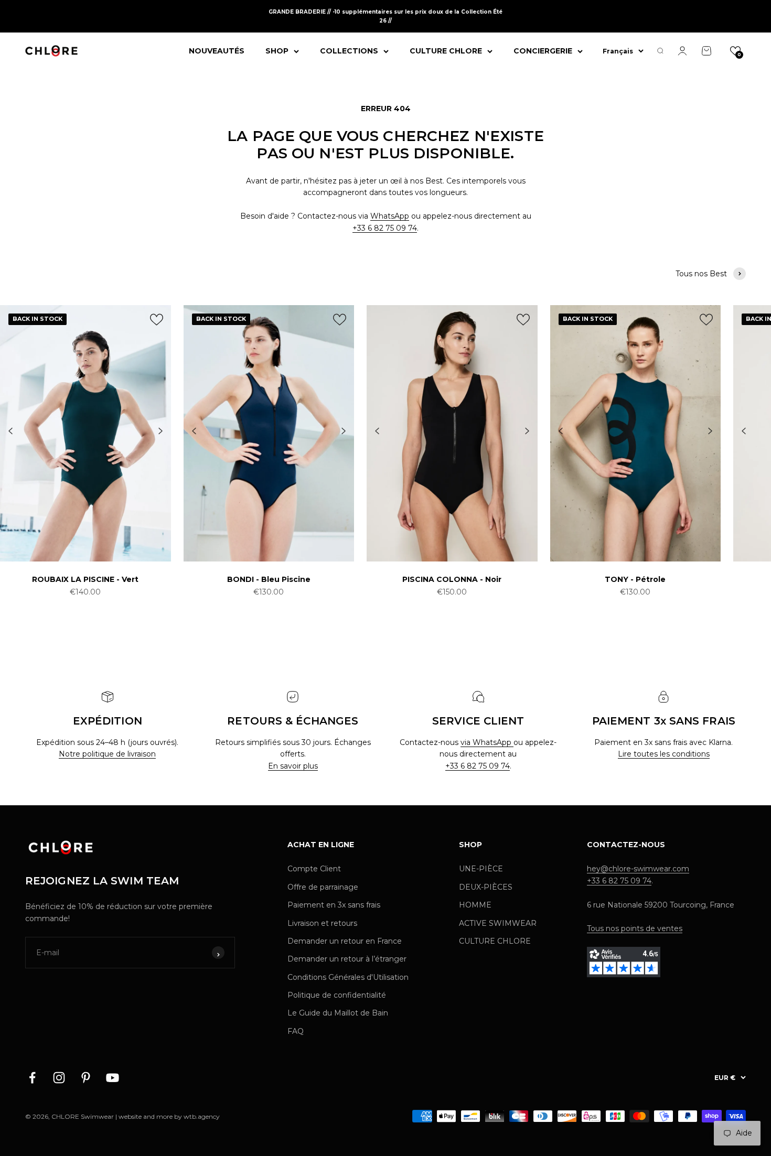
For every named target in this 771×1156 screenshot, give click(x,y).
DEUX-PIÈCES (485, 887)
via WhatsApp (487, 742)
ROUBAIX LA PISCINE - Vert (85, 579)
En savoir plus (293, 766)
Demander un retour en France (344, 941)
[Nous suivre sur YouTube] (112, 1078)
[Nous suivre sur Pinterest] (86, 1078)
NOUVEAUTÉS (216, 51)
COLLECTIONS (349, 51)
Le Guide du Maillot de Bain (337, 1013)
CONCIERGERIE (542, 51)
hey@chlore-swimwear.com (638, 868)
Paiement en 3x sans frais (333, 905)
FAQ (295, 1031)
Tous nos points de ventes (634, 928)
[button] (735, 51)
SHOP (276, 51)
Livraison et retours (322, 923)
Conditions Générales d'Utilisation (348, 977)
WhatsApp (389, 216)
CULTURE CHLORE (446, 51)
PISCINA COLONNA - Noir (451, 579)
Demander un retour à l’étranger (346, 959)
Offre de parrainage (322, 887)
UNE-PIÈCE (481, 868)
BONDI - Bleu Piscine (268, 579)
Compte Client (314, 868)
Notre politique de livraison (107, 754)
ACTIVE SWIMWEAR (498, 923)
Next (160, 431)
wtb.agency (202, 1116)
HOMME (475, 905)
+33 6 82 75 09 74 (384, 228)
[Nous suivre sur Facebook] (32, 1078)
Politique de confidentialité (336, 995)
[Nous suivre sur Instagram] (59, 1078)
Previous (10, 431)
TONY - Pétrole (635, 579)
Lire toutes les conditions (664, 754)
